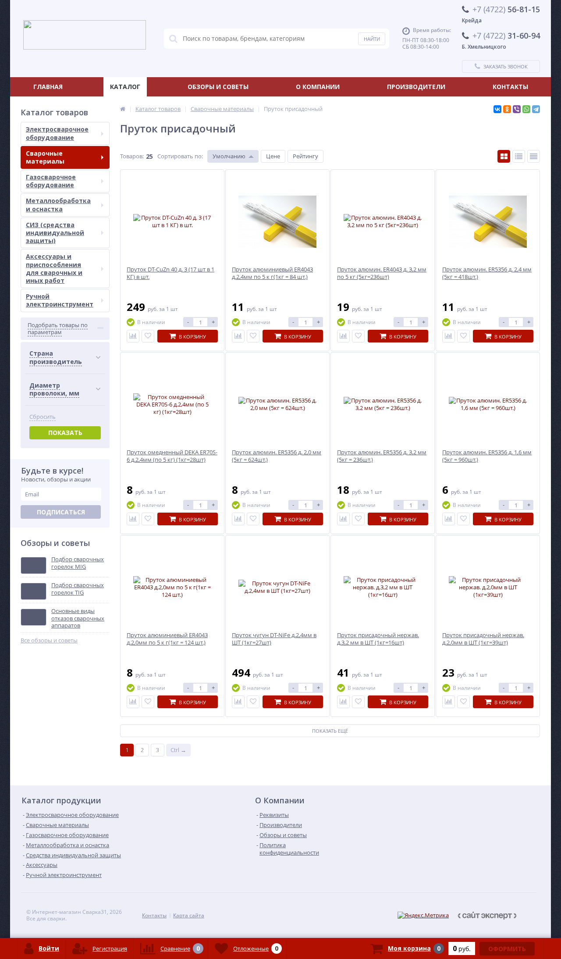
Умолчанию (229, 156)
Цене (273, 156)
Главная (48, 86)
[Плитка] (503, 156)
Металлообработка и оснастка (58, 204)
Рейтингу (305, 156)
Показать (65, 432)
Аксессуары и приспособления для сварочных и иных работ (54, 268)
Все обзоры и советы (49, 640)
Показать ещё (330, 730)
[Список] (518, 156)
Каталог (125, 86)
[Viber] (517, 109)
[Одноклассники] (507, 109)
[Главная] (122, 109)
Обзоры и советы (218, 86)
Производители (416, 86)
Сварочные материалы (45, 157)
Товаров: (132, 156)
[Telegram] (536, 109)
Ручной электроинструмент (59, 300)
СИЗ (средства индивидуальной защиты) (55, 233)
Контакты (510, 86)
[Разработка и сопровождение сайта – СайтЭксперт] (496, 916)
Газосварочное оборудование (51, 181)
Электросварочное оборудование (57, 133)
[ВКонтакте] (497, 109)
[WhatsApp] (526, 109)
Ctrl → (178, 750)
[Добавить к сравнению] (133, 336)
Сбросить (42, 417)
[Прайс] (533, 156)
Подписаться (61, 512)
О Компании (318, 86)
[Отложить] (148, 336)
